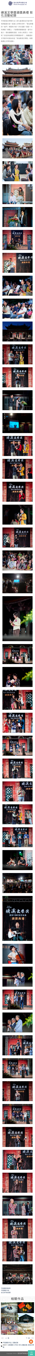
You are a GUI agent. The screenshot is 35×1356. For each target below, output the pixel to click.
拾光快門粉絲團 (5, 1292)
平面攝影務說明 (5, 1288)
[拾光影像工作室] (17, 3)
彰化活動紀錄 (23, 1345)
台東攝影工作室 (13, 1345)
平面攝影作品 (5, 1290)
